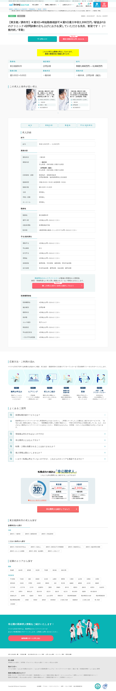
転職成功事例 (84, 668)
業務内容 (49, 125)
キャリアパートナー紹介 (63, 668)
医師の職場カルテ (39, 677)
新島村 (44, 600)
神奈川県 (63, 570)
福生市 (57, 591)
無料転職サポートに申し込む (30, 638)
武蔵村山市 (13, 595)
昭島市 (75, 587)
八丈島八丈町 (86, 600)
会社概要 (39, 686)
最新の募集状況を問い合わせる (73, 39)
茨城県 (12, 570)
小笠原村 (12, 604)
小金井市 (101, 587)
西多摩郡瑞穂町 (72, 595)
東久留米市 (94, 591)
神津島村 (53, 600)
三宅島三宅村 (64, 600)
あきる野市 (50, 595)
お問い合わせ (49, 654)
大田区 (97, 579)
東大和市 (74, 591)
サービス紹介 (12, 668)
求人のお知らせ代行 (26, 677)
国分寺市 (39, 591)
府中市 (67, 587)
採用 (62, 686)
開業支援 (68, 654)
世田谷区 (12, 583)
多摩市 (23, 595)
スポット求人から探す (51, 662)
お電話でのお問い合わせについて (101, 1)
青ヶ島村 (97, 600)
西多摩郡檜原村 (100, 595)
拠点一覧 (84, 1)
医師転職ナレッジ (39, 675)
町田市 (92, 587)
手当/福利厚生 (86, 125)
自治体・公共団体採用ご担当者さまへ (63, 1)
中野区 (30, 583)
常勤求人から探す (13, 662)
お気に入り (43, 39)
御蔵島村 (75, 600)
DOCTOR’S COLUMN (25, 675)
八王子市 (22, 587)
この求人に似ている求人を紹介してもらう (59, 286)
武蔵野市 (40, 587)
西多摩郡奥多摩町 (15, 600)
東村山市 (29, 591)
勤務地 (68, 125)
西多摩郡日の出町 (86, 595)
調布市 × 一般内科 (15, 534)
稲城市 (31, 595)
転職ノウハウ (12, 675)
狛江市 (66, 591)
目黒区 (89, 579)
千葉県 (46, 570)
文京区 (46, 579)
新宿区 (37, 579)
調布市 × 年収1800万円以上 (18, 547)
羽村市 (40, 595)
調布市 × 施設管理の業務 (93, 547)
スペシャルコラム (66, 675)
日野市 (20, 591)
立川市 (31, 587)
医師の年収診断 (13, 677)
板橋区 (71, 583)
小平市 (12, 591)
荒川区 (63, 583)
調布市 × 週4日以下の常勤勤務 (55, 547)
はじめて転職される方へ (25, 668)
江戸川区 (12, 587)
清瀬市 (84, 591)
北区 (55, 583)
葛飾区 (97, 583)
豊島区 (47, 583)
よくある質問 (90, 1)
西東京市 (60, 595)
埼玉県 (37, 570)
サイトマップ (59, 654)
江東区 (71, 579)
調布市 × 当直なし (36, 547)
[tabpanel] (41, 99)
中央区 (22, 579)
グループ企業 (68, 686)
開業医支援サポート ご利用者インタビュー (59, 677)
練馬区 (80, 583)
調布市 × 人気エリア (54, 551)
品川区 (80, 579)
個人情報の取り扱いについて (35, 654)
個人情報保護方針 (78, 686)
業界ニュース (78, 675)
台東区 (54, 579)
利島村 (35, 600)
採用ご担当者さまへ (76, 1)
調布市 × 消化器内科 (47, 534)
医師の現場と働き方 (53, 675)
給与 (30, 125)
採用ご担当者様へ (12, 654)
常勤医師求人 (32, 9)
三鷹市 (50, 587)
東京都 (39, 9)
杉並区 (39, 583)
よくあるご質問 (95, 668)
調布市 (44, 9)
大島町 (27, 600)
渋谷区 (22, 583)
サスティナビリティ (54, 686)
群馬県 (29, 570)
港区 (29, 579)
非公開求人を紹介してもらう (58, 509)
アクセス (45, 686)
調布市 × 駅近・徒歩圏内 (36, 551)
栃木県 (20, 570)
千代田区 (12, 579)
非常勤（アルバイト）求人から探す (32, 662)
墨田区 (63, 579)
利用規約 (22, 654)
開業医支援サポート (90, 675)
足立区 (89, 583)
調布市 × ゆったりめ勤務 (17, 551)
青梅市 (58, 587)
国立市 (48, 591)
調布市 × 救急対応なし (74, 547)
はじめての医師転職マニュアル (44, 668)
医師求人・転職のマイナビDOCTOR (18, 9)
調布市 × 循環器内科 (31, 534)
